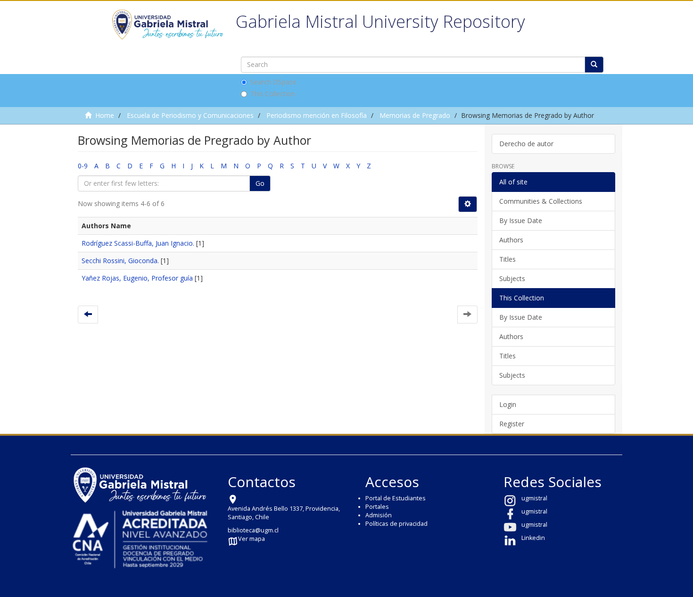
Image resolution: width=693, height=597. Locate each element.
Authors (511, 239)
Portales (377, 507)
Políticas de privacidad (396, 524)
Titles (507, 259)
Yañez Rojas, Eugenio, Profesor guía (137, 278)
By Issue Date (520, 220)
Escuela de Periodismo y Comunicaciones (190, 115)
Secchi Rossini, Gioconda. (120, 260)
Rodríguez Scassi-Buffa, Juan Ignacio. (138, 243)
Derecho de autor (526, 143)
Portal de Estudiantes (395, 498)
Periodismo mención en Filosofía (316, 115)
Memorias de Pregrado (415, 115)
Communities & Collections (540, 201)
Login (507, 404)
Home (104, 115)
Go (260, 183)
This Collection (272, 93)
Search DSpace (273, 81)
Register (511, 423)
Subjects (512, 278)
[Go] (594, 65)
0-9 (83, 165)
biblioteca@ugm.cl (253, 530)
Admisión (378, 515)
